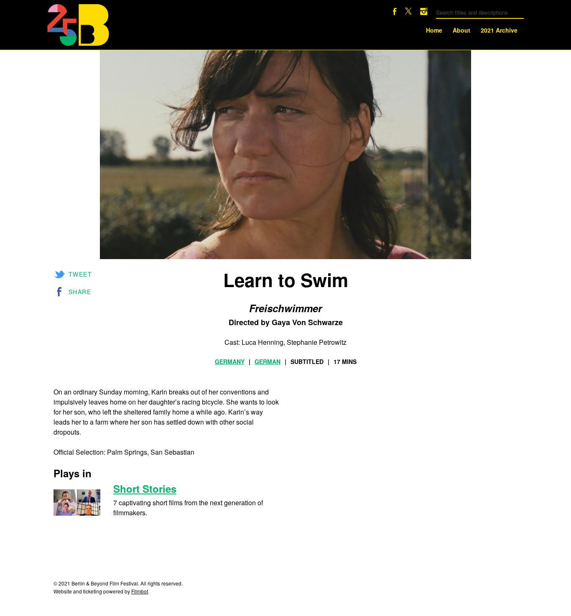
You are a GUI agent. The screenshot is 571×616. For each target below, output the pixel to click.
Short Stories (144, 488)
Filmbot (139, 591)
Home (434, 30)
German (267, 361)
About (461, 30)
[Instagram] (424, 12)
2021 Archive (499, 30)
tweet (80, 274)
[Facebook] (395, 12)
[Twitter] (408, 12)
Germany (230, 361)
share (80, 292)
